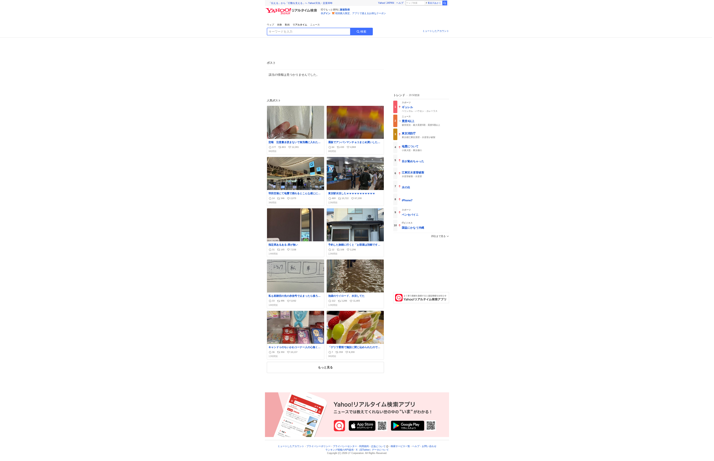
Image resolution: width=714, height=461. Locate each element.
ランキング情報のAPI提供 (339, 449)
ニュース (315, 24)
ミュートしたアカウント (435, 31)
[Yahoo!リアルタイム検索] (292, 9)
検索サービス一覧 (400, 446)
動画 (287, 24)
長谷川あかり (434, 3)
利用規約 (364, 446)
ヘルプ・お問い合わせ (424, 446)
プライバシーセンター (345, 446)
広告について (378, 446)
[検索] (444, 3)
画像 (279, 24)
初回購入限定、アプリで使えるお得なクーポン (360, 13)
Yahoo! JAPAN (386, 2)
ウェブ (270, 24)
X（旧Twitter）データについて (372, 449)
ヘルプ (399, 2)
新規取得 (345, 9)
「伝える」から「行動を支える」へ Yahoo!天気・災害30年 (301, 3)
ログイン (325, 13)
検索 (363, 31)
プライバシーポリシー (318, 446)
